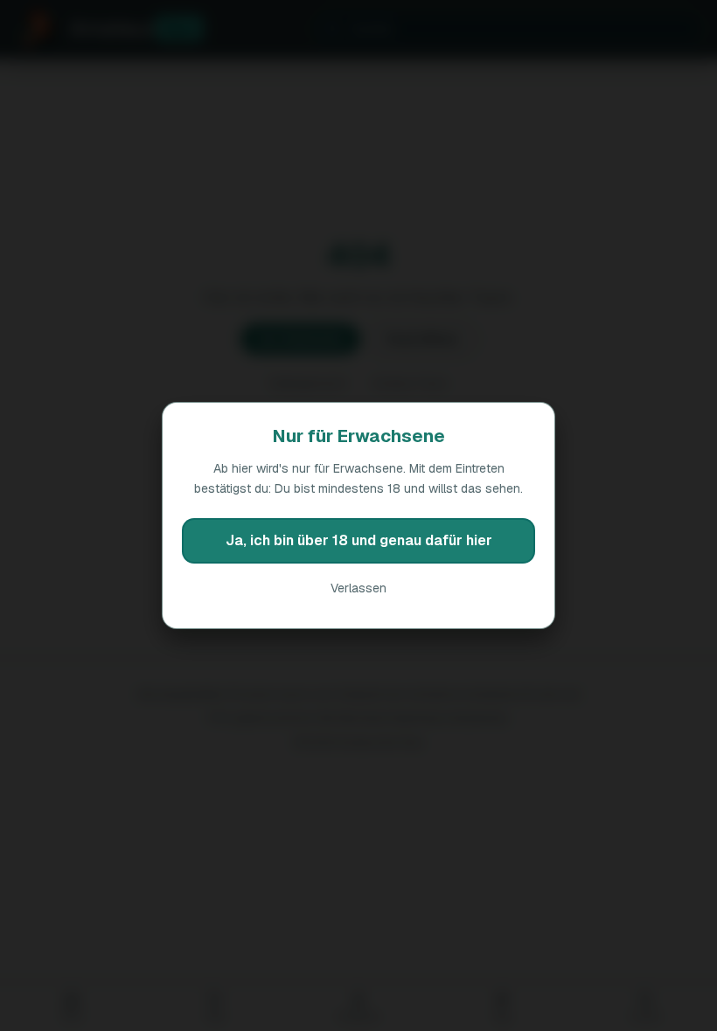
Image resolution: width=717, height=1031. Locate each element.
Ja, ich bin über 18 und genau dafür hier (359, 540)
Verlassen (358, 588)
